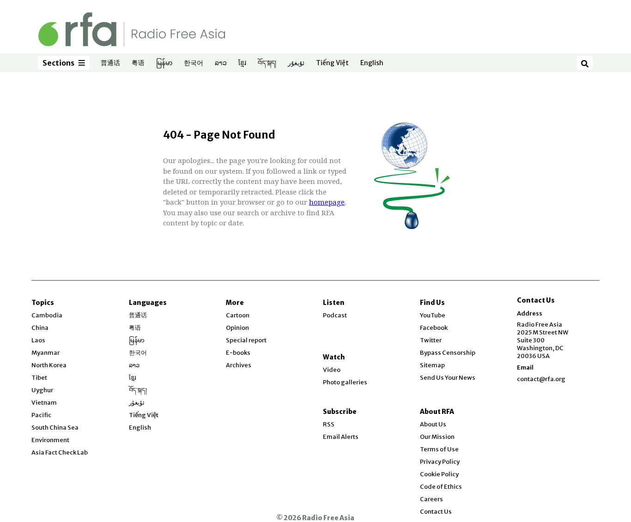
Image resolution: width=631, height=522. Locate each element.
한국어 (193, 63)
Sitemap (432, 365)
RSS (328, 424)
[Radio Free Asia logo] (131, 29)
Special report (246, 340)
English (371, 63)
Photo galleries (345, 382)
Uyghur (42, 390)
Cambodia (46, 315)
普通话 (110, 63)
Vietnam (44, 403)
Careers (431, 499)
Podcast (335, 315)
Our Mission (437, 437)
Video (331, 370)
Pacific (41, 415)
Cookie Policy (439, 474)
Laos (38, 340)
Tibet (39, 378)
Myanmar (45, 353)
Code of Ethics (441, 487)
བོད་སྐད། (267, 63)
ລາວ (221, 63)
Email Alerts (340, 437)
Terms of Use (439, 449)
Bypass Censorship (447, 353)
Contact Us (436, 512)
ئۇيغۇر (296, 63)
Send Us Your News (447, 378)
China (40, 328)
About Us (433, 424)
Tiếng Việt (332, 63)
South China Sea (55, 427)
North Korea (49, 365)
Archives (238, 365)
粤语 (138, 63)
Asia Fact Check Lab (59, 452)
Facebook (434, 328)
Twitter (431, 340)
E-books (238, 353)
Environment (50, 440)
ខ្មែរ (242, 63)
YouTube (432, 315)
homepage (327, 201)
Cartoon (237, 315)
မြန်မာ (164, 63)
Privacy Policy (440, 462)
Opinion (237, 328)
